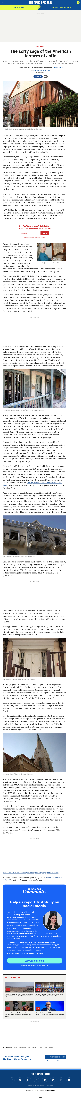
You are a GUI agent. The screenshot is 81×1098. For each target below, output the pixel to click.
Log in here (61, 1061)
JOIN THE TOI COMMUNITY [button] (56, 1057)
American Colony (37, 1047)
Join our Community (19, 7)
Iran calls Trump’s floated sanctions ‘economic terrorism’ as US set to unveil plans (18, 1014)
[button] (78, 2)
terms (43, 237)
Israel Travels (22, 1047)
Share (39, 76)
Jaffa (29, 1047)
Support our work (34, 960)
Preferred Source (57, 67)
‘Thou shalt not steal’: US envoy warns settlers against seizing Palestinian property (49, 1013)
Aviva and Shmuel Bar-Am (41, 70)
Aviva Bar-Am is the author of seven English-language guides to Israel (30, 872)
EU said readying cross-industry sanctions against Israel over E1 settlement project (19, 995)
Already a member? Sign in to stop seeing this (34, 965)
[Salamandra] (51, 1090)
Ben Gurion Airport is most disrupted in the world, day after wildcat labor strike (49, 995)
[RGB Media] (36, 1090)
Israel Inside (13, 1047)
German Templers (48, 1047)
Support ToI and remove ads (61, 7)
